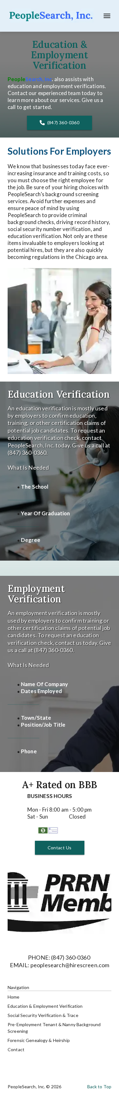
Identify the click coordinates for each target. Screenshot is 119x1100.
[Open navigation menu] (105, 15)
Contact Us (60, 847)
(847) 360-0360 (63, 122)
